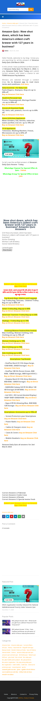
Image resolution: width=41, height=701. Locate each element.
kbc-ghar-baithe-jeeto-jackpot (11, 660)
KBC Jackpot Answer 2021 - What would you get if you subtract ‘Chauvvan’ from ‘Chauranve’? (24, 623)
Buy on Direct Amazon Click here (15, 317)
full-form (4, 657)
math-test (24, 665)
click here (24, 84)
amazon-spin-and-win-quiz (10, 655)
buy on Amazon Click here (15, 418)
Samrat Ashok (6, 652)
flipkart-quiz (32, 655)
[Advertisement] (20, 199)
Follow (23, 170)
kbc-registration (7, 665)
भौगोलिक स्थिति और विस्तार (25, 672)
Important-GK (17, 647)
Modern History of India (18, 650)
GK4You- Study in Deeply (26, 698)
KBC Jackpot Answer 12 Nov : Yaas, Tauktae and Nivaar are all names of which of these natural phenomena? (23, 631)
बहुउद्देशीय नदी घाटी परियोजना (28, 669)
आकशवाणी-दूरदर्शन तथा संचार (9, 669)
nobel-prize (31, 665)
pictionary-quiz (6, 667)
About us (14, 694)
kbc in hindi (18, 657)
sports (24, 667)
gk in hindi (11, 657)
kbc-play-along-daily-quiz (24, 662)
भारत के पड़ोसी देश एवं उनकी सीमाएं (10, 672)
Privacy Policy (33, 694)
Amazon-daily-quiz (12, 23)
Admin (6, 51)
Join (20, 176)
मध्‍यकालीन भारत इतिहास (7, 674)
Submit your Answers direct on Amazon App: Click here (20, 285)
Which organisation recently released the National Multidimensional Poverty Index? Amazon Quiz (20, 606)
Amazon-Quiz (6, 645)
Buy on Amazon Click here (13, 94)
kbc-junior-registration (8, 662)
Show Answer (7, 250)
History (10, 647)
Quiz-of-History (31, 650)
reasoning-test (16, 667)
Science (13, 652)
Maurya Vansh (6, 650)
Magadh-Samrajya (27, 647)
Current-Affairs (27, 645)
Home (4, 23)
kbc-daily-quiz (27, 657)
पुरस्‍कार (18, 669)
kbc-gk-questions (26, 660)
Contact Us (23, 694)
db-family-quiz (23, 655)
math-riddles (16, 665)
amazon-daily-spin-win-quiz (25, 652)
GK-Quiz (4, 647)
